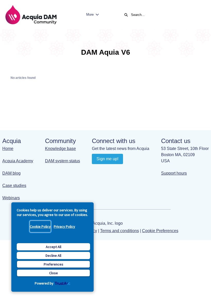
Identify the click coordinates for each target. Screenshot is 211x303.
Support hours (174, 173)
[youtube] (106, 170)
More (90, 14)
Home (7, 148)
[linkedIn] (96, 170)
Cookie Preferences (160, 231)
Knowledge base (60, 148)
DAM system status (62, 161)
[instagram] (116, 170)
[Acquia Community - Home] (31, 14)
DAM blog (11, 173)
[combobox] (165, 15)
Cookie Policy (40, 226)
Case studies (14, 185)
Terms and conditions (119, 231)
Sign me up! (107, 159)
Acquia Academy (17, 161)
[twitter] (126, 170)
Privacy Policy (64, 226)
